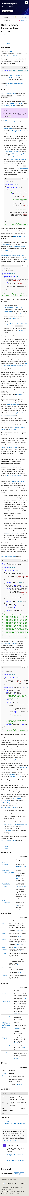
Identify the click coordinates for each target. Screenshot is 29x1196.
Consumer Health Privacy (7, 1191)
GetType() (4, 1038)
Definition (5, 35)
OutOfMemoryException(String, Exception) (6, 884)
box (5, 844)
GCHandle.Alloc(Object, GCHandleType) (15, 824)
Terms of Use (20, 1191)
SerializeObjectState (4, 1075)
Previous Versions (14, 1187)
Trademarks (4, 1194)
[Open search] (22, 17)
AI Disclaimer (4, 1187)
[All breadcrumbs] (2, 20)
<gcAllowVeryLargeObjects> (9, 447)
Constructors (5, 39)
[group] (14, 70)
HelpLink (4, 933)
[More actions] (26, 20)
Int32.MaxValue (13, 318)
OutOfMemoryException (8, 93)
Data (19, 114)
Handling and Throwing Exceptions (14, 1123)
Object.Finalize (13, 429)
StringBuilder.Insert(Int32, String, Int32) (12, 255)
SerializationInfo (18, 1028)
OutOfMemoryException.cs (13, 55)
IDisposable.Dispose (13, 404)
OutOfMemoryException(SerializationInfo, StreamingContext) (8, 872)
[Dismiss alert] (26, 2)
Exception (17, 75)
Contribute (4, 1189)
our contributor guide (9, 1140)
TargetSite (4, 975)
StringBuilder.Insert (19, 236)
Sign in (26, 17)
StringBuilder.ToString (15, 776)
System (10, 51)
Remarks (4, 37)
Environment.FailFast (21, 168)
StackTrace (4, 967)
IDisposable (19, 394)
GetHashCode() (6, 1016)
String (14, 770)
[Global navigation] (1, 17)
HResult (4, 939)
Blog (22, 1187)
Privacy (10, 1189)
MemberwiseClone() (7, 1045)
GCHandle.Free (8, 830)
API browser (8, 20)
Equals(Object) (5, 993)
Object (10, 75)
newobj (6, 848)
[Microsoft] (15, 17)
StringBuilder (8, 128)
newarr (6, 846)
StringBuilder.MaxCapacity (20, 131)
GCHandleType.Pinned (9, 803)
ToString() (4, 1052)
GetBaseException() (7, 1001)
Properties (5, 41)
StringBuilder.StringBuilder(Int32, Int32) (15, 307)
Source (3, 960)
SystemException (14, 77)
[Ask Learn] (19, 20)
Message (4, 953)
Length (25, 259)
